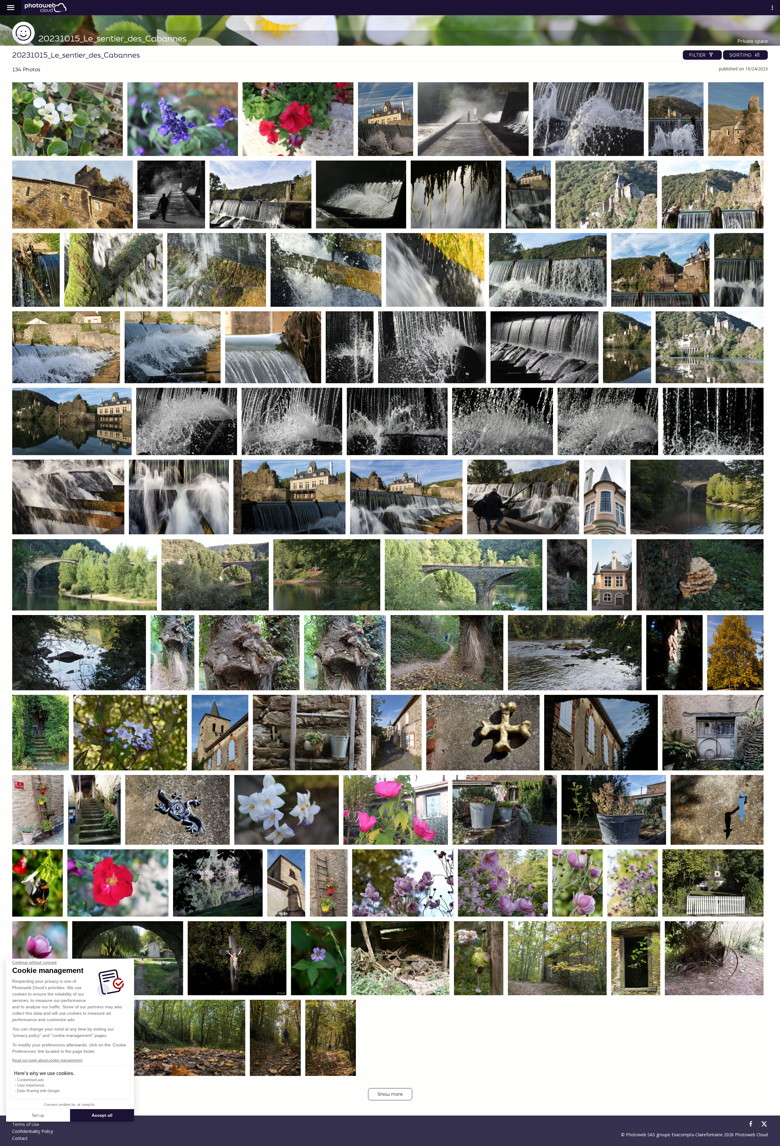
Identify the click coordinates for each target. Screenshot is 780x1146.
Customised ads (30, 1080)
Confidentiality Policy (32, 1131)
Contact (20, 1138)
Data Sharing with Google (38, 1091)
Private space (752, 41)
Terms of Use (25, 1124)
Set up (38, 1115)
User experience (30, 1085)
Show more (390, 1094)
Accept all (102, 1115)
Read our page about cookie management (47, 1060)
